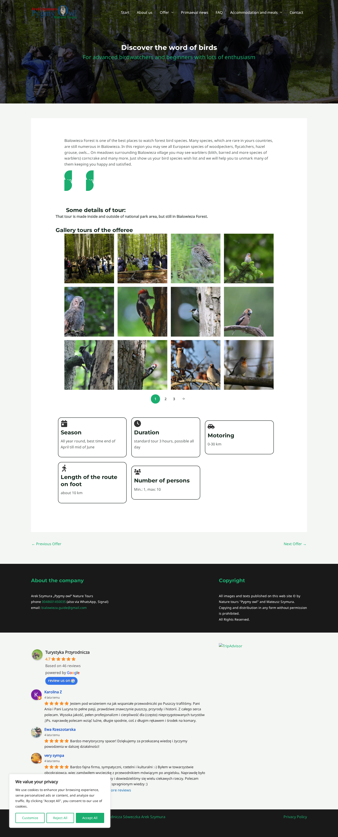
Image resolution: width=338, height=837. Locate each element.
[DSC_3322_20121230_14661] (196, 365)
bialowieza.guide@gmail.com (64, 607)
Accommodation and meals (254, 12)
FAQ (219, 12)
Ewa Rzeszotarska (60, 729)
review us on (59, 680)
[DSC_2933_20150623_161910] (249, 311)
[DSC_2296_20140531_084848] (196, 311)
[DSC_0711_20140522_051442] (89, 311)
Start (125, 12)
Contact (296, 12)
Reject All (60, 818)
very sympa (54, 755)
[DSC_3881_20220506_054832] (249, 365)
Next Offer (295, 543)
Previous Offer (46, 543)
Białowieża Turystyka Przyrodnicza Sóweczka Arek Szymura (113, 816)
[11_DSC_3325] (196, 258)
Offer (164, 12)
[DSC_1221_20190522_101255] (142, 311)
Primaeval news (194, 12)
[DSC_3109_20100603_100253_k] (89, 365)
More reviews (119, 790)
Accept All (89, 818)
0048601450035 (54, 601)
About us (144, 12)
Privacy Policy (295, 816)
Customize (30, 818)
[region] (59, 801)
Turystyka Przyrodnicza (67, 652)
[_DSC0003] (89, 258)
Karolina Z (53, 691)
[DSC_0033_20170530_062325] (249, 258)
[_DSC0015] (142, 258)
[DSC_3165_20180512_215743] (142, 365)
